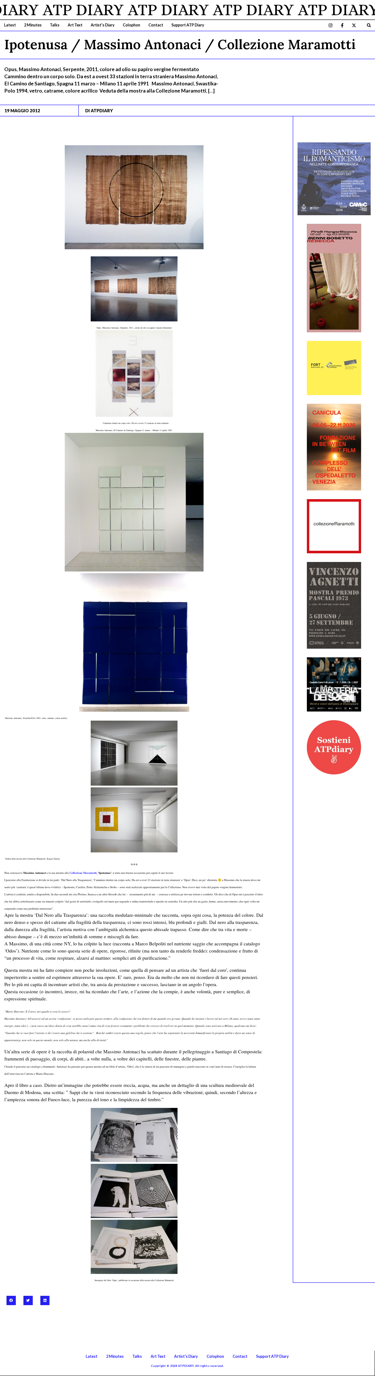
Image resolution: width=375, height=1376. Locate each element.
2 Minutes (33, 25)
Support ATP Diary (187, 25)
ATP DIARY (51, 10)
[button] (368, 25)
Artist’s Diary (103, 25)
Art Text (75, 25)
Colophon (131, 25)
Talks (54, 25)
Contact (155, 25)
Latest (10, 25)
